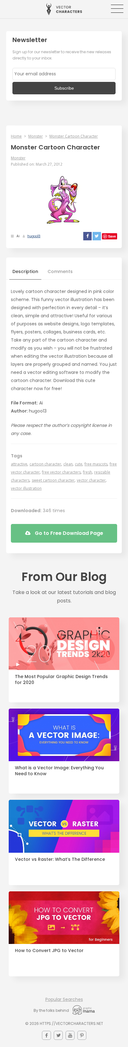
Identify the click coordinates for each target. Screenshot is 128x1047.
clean (68, 464)
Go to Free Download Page (68, 533)
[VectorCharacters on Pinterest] (81, 1035)
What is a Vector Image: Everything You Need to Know (59, 771)
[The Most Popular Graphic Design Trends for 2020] (64, 643)
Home (16, 136)
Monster (35, 136)
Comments (60, 271)
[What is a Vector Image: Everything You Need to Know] (64, 735)
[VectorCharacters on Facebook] (46, 1035)
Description (25, 271)
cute (78, 464)
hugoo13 (33, 236)
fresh (87, 472)
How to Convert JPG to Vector (49, 951)
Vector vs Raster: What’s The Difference (60, 859)
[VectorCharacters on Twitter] (58, 1035)
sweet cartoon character (53, 480)
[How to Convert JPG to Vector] (64, 917)
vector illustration (26, 488)
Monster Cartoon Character (73, 136)
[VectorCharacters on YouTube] (70, 1035)
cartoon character (45, 464)
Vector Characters (64, 9)
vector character (91, 480)
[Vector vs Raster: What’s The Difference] (64, 826)
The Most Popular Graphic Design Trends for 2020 (61, 680)
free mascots (96, 464)
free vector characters (61, 472)
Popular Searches (64, 999)
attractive (19, 464)
